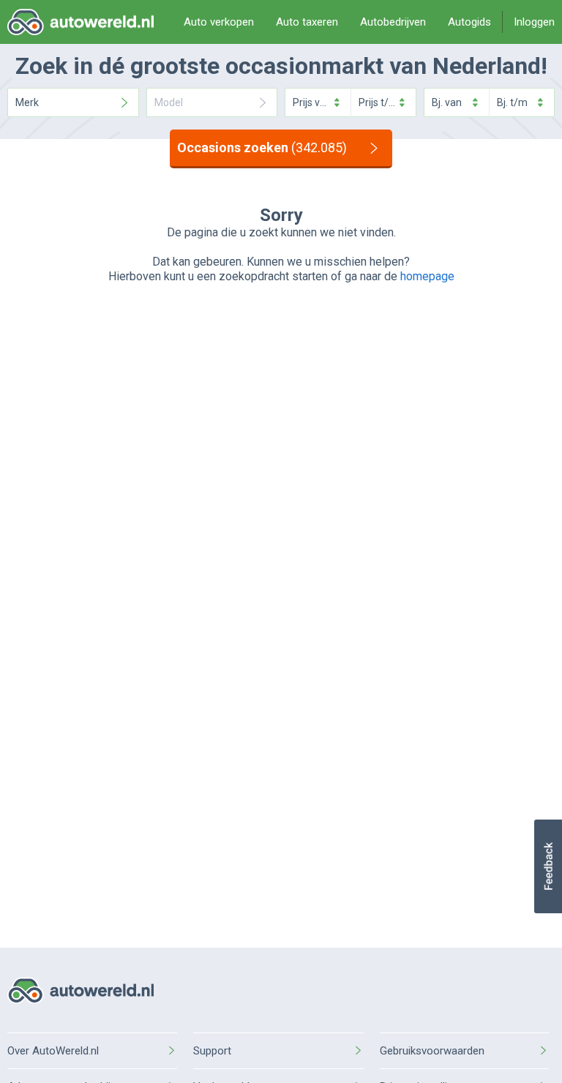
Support (212, 1050)
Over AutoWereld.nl (53, 1050)
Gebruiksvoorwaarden (432, 1050)
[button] (547, 866)
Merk (27, 102)
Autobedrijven (393, 22)
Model (168, 102)
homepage (427, 276)
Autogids (469, 22)
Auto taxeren (307, 22)
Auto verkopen (219, 22)
